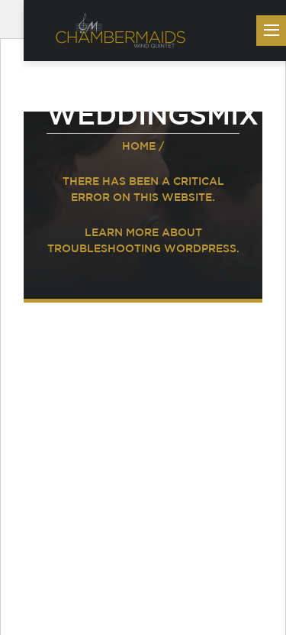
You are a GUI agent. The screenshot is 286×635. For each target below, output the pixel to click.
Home (139, 146)
